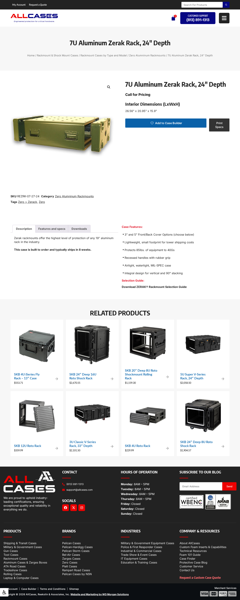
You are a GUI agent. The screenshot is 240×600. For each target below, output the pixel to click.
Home (31, 55)
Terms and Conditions (53, 588)
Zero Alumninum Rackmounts (147, 55)
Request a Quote (38, 4)
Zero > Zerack (27, 202)
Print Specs (219, 125)
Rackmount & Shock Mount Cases (57, 55)
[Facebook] (65, 507)
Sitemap (74, 588)
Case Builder (28, 588)
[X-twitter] (73, 507)
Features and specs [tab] (51, 228)
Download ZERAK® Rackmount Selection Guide (154, 287)
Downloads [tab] (79, 228)
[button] (109, 87)
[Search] (226, 5)
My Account (18, 4)
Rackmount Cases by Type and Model (103, 55)
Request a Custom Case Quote (200, 577)
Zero (42, 202)
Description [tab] (24, 228)
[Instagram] (81, 507)
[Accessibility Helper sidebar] (4, 592)
